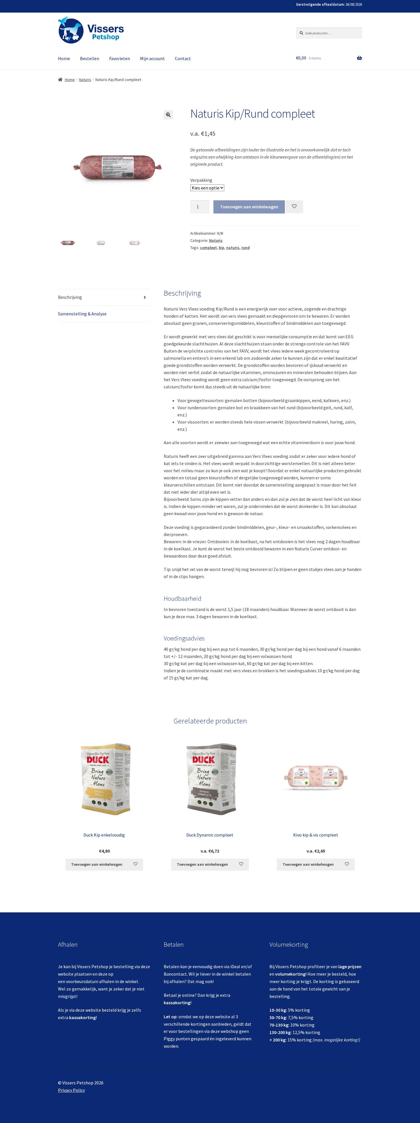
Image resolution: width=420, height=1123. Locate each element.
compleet (208, 247)
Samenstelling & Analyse (82, 314)
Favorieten (119, 58)
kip (221, 247)
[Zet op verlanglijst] (294, 206)
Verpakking (201, 180)
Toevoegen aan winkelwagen (249, 206)
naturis (232, 247)
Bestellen (89, 58)
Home (64, 58)
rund (245, 247)
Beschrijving (70, 297)
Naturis (85, 79)
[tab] (104, 297)
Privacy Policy (71, 1090)
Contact (183, 58)
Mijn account (152, 58)
